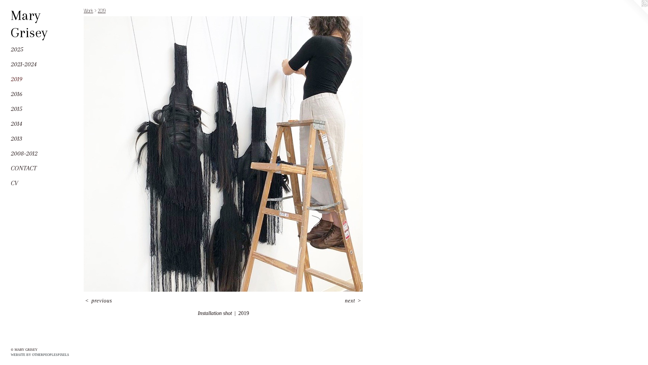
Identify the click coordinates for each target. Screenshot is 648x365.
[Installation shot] (223, 154)
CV (14, 183)
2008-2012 (24, 153)
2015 (16, 109)
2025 (17, 49)
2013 (16, 138)
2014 (16, 123)
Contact (23, 168)
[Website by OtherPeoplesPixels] (634, 13)
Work (88, 10)
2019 (16, 79)
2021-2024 (24, 64)
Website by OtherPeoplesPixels (40, 355)
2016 (16, 94)
